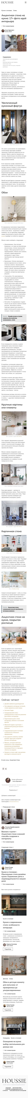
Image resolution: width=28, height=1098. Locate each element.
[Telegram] (13, 1093)
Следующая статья (7, 847)
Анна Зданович (9, 30)
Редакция (8, 1087)
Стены (15, 10)
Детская (5, 978)
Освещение (6, 1038)
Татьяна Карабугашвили (12, 827)
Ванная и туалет (8, 831)
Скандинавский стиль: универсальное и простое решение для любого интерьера (15, 714)
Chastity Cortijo (15, 588)
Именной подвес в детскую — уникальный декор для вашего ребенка (13, 726)
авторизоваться (13, 801)
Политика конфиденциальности (14, 1089)
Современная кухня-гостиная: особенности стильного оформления (13, 732)
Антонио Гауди (9, 710)
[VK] (16, 1093)
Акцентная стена (15, 760)
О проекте (5, 1090)
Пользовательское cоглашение (18, 1090)
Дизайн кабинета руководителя (14, 704)
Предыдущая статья (9, 807)
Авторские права (17, 1087)
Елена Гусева (9, 867)
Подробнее (8, 949)
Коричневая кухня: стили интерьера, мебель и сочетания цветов (14, 720)
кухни (3, 236)
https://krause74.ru (15, 644)
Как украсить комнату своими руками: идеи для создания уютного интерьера (13, 738)
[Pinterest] (11, 1093)
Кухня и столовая (6, 10)
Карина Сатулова (12, 944)
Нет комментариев (8, 26)
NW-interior (19, 436)
